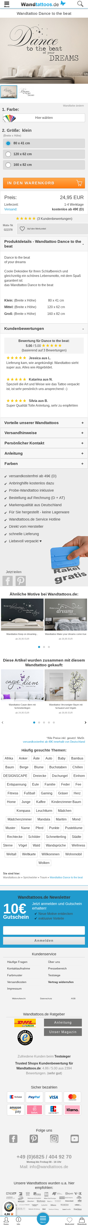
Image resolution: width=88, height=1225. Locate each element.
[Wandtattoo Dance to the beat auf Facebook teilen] (6, 580)
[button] (39, 647)
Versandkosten (16, 982)
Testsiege (54, 975)
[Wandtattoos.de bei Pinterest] (34, 1139)
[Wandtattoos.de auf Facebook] (13, 1139)
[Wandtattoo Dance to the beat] (44, 50)
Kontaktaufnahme (18, 968)
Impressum (14, 988)
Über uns (54, 961)
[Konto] (6, 1221)
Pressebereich (57, 968)
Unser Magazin (63, 1032)
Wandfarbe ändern (73, 105)
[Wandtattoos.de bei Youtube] (75, 1139)
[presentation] (3, 722)
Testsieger (62, 1056)
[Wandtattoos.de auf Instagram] (54, 1139)
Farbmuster (14, 975)
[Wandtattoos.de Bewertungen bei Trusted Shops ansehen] (25, 1044)
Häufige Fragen (17, 961)
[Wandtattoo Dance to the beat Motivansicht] (26, 91)
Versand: (10, 209)
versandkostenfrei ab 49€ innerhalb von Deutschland (54, 741)
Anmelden (44, 940)
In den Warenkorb (31, 183)
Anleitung (63, 1022)
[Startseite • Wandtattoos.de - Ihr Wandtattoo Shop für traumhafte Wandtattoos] (42, 4)
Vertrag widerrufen (61, 982)
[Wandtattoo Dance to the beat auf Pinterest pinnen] (19, 580)
